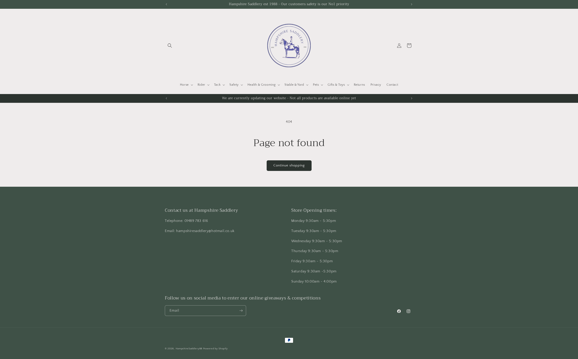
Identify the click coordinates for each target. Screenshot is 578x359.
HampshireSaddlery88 (189, 348)
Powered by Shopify (215, 348)
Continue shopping (289, 165)
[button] (170, 46)
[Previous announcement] (166, 4)
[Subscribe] (241, 310)
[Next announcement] (412, 4)
